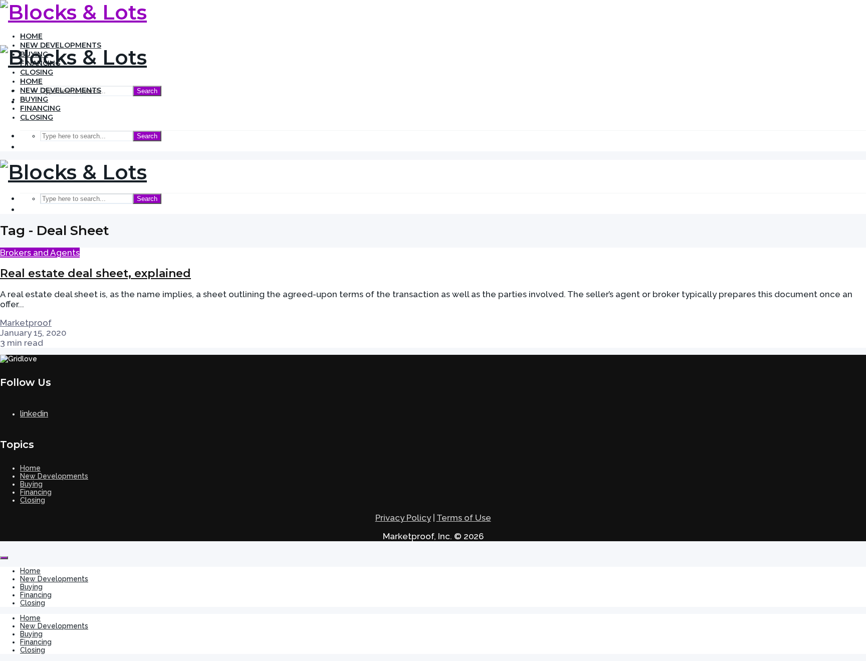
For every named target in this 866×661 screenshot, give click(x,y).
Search (147, 91)
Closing (36, 72)
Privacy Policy (403, 518)
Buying (34, 99)
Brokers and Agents (40, 253)
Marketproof (26, 323)
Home (31, 36)
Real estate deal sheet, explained (95, 273)
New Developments (60, 90)
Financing (40, 108)
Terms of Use (464, 518)
